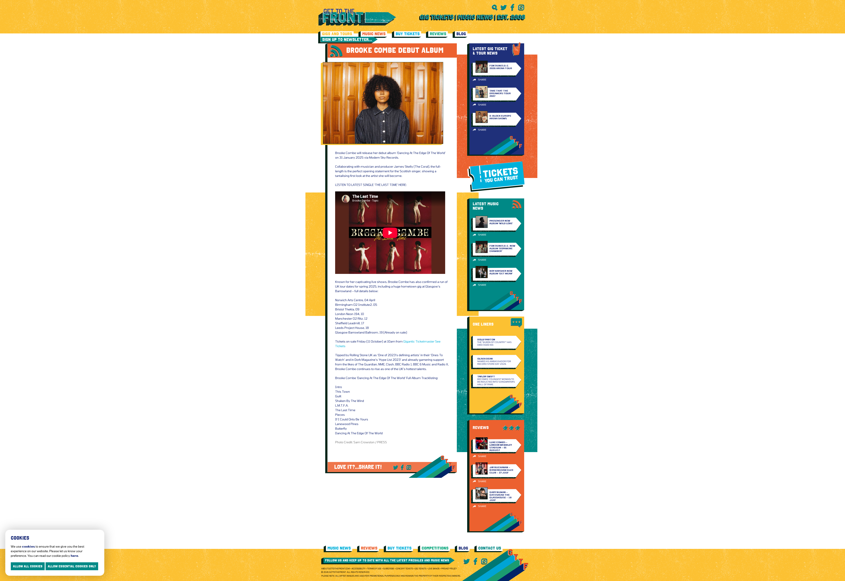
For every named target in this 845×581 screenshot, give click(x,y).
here (74, 555)
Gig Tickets (420, 568)
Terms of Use (374, 568)
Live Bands (433, 568)
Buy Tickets (408, 33)
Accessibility (358, 568)
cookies (28, 546)
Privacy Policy (449, 568)
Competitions (435, 548)
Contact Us (489, 548)
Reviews (438, 33)
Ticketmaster (424, 341)
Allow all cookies (27, 566)
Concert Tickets (404, 568)
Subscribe (388, 568)
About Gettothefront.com (335, 568)
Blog (461, 33)
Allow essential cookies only (72, 566)
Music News (374, 33)
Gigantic (409, 341)
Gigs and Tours (337, 33)
